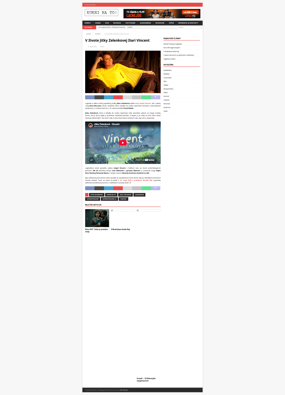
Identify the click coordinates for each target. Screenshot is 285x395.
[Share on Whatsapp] (146, 97)
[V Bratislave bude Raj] (123, 218)
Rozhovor (160, 23)
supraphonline (93, 199)
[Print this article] (136, 97)
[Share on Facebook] (90, 97)
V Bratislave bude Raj (120, 229)
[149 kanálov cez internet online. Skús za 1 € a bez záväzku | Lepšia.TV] (161, 17)
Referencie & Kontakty (188, 23)
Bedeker (167, 74)
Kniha (166, 92)
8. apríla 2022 (92, 47)
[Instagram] (201, 5)
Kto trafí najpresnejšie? (172, 48)
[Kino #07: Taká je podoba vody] (97, 218)
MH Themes (124, 390)
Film (107, 23)
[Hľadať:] (189, 27)
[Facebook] (196, 5)
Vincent (123, 199)
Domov (88, 23)
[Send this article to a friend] (127, 97)
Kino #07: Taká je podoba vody (96, 230)
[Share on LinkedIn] (108, 97)
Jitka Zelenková (97, 195)
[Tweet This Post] (99, 97)
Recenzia (117, 23)
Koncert (166, 96)
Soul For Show (125, 195)
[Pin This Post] (118, 97)
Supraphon (139, 195)
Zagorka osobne (169, 59)
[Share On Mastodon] (155, 97)
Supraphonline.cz (109, 199)
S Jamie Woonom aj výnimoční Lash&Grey (179, 55)
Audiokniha (167, 70)
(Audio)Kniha (145, 23)
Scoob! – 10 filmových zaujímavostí (146, 379)
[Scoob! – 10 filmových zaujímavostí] (149, 292)
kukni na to (111, 195)
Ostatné (166, 100)
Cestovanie (130, 23)
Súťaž (171, 23)
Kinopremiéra (168, 89)
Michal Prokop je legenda (173, 44)
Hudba (98, 23)
